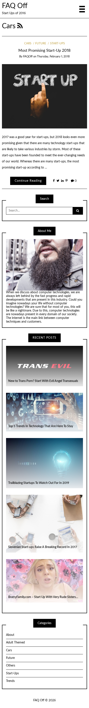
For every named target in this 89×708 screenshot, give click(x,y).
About (10, 634)
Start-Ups (57, 43)
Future (40, 43)
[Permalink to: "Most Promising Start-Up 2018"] (44, 96)
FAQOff (28, 56)
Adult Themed (15, 642)
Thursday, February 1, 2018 (53, 56)
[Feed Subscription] (20, 26)
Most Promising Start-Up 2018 (44, 50)
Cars (27, 43)
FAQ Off (14, 6)
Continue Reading (28, 180)
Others (10, 665)
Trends (10, 681)
